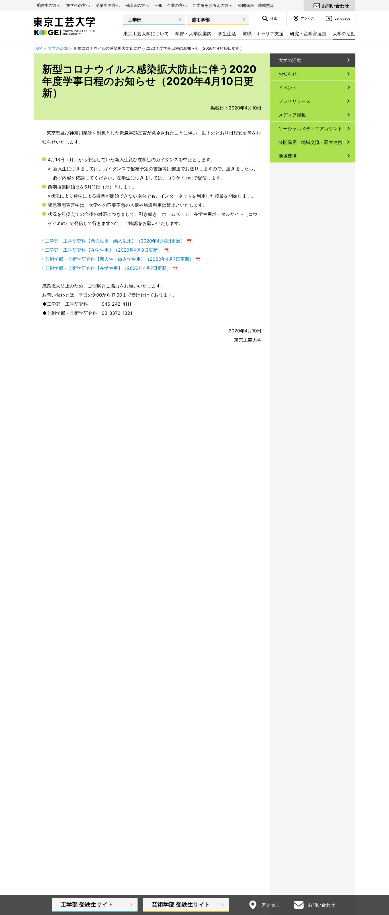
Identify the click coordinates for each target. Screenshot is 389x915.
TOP (38, 48)
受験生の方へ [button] (48, 5)
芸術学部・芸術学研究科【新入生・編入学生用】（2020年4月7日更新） (123, 259)
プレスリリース (294, 101)
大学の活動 (58, 48)
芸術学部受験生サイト (181, 904)
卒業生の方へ (108, 5)
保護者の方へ (137, 5)
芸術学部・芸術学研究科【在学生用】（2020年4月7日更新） (112, 268)
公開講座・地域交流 (256, 5)
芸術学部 (201, 19)
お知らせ (288, 74)
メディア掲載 (292, 115)
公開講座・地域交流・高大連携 (310, 142)
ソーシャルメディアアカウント (310, 128)
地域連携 (288, 156)
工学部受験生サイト (87, 904)
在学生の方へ (78, 5)
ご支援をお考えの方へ (212, 5)
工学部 (135, 19)
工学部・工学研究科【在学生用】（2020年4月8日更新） (107, 250)
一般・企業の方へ (171, 5)
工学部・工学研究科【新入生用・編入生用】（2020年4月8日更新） (119, 241)
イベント (288, 87)
